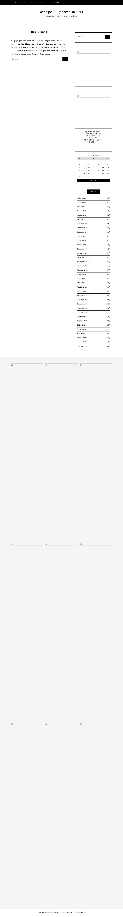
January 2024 (93, 300)
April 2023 (93, 338)
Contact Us (54, 2)
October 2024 (93, 266)
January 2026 (93, 224)
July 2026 (93, 198)
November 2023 (93, 308)
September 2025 (93, 236)
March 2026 (93, 215)
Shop (23, 2)
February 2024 (93, 296)
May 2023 (93, 334)
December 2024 (93, 257)
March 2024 (93, 291)
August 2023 (93, 321)
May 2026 (93, 207)
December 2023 (93, 304)
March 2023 (93, 342)
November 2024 (93, 262)
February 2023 (93, 346)
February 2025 (93, 249)
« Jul (93, 181)
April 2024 (93, 287)
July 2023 (93, 325)
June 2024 (93, 279)
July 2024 (93, 274)
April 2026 (93, 211)
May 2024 (93, 283)
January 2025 (93, 253)
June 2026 (93, 203)
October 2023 (93, 312)
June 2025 (93, 241)
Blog (32, 2)
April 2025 (93, 245)
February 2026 (93, 220)
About (42, 2)
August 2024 (93, 270)
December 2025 (93, 228)
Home (14, 2)
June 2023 (93, 329)
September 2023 (93, 317)
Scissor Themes (52, 913)
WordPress (82, 913)
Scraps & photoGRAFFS (61, 12)
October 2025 (93, 232)
